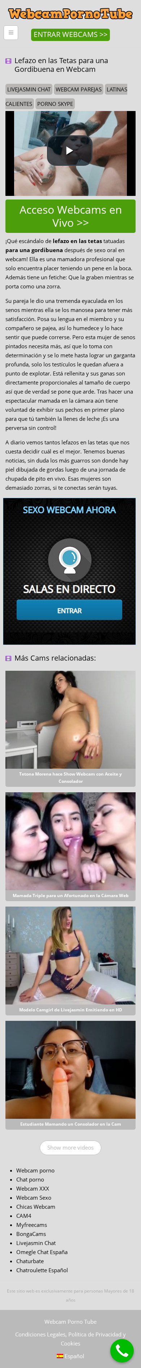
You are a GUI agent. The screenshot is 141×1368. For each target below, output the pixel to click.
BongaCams (31, 1233)
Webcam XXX (32, 1188)
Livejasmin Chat (36, 1242)
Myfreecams (31, 1224)
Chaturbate (30, 1261)
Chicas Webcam (35, 1206)
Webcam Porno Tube (70, 1321)
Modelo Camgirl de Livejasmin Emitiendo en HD (70, 1010)
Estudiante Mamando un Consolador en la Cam (70, 1124)
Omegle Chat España (42, 1252)
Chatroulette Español (42, 1270)
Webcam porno (35, 1170)
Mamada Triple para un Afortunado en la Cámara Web (71, 895)
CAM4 (23, 1215)
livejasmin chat (29, 89)
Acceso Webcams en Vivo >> (71, 216)
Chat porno (30, 1179)
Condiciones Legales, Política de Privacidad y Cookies (70, 1339)
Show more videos (70, 1147)
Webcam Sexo (33, 1197)
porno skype (55, 103)
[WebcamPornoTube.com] (70, 5)
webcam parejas (79, 89)
